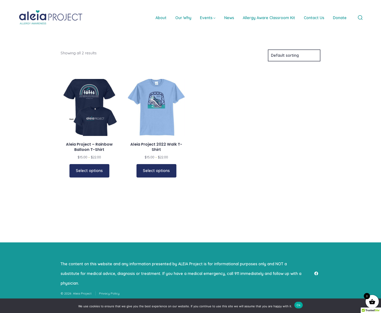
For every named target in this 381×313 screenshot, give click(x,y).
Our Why (183, 17)
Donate (340, 17)
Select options (89, 170)
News (229, 17)
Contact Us (314, 17)
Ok (299, 305)
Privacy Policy (109, 293)
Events (206, 17)
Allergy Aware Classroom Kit (269, 17)
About (160, 17)
